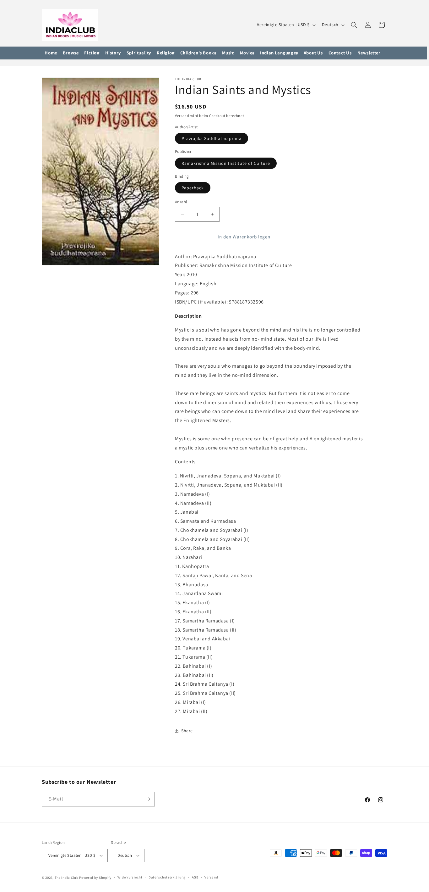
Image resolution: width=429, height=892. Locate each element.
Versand (182, 115)
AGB (195, 877)
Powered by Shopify (95, 877)
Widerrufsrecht (129, 877)
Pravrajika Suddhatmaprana (212, 138)
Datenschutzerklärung (167, 877)
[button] (70, 53)
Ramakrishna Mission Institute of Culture (226, 163)
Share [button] (187, 730)
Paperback (193, 188)
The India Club (67, 877)
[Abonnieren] (148, 799)
